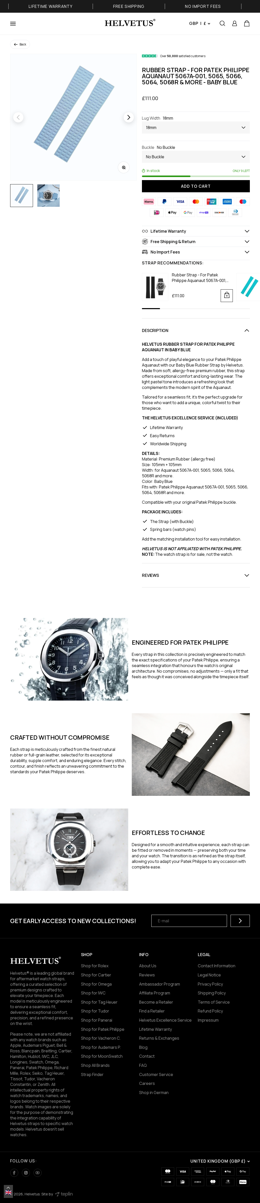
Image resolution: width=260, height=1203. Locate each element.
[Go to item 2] (48, 195)
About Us (147, 966)
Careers (147, 1083)
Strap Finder (92, 1074)
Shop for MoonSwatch (102, 1056)
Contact (147, 1056)
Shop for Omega (96, 984)
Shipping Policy (212, 993)
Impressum (208, 1020)
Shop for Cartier (96, 975)
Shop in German (154, 1092)
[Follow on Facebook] (14, 1173)
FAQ (143, 1065)
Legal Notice (209, 975)
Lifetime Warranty (155, 1029)
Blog (143, 1047)
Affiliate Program (154, 993)
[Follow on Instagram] (26, 1173)
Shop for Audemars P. (101, 1047)
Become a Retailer (156, 1002)
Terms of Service (214, 1002)
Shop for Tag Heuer (99, 1002)
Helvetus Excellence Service (165, 1020)
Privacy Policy (210, 984)
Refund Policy (210, 1011)
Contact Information (216, 966)
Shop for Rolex (94, 966)
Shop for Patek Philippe (102, 1029)
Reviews (147, 975)
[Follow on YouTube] (38, 1173)
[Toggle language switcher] (8, 1188)
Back (23, 44)
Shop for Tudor (95, 1011)
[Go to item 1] (21, 195)
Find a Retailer (152, 1011)
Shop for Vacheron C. (101, 1038)
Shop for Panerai (96, 1020)
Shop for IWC (93, 993)
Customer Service (156, 1074)
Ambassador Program (159, 984)
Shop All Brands (95, 1065)
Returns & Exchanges (159, 1038)
